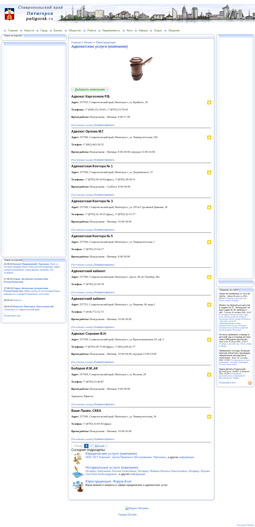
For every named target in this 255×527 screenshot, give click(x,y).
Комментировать (104, 125)
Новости (29, 30)
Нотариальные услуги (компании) (111, 467)
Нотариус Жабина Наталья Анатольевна (162, 471)
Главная (13, 30)
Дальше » (101, 445)
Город (43, 30)
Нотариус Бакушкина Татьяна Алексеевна (110, 471)
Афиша (143, 30)
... (168, 484)
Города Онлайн (127, 514)
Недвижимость (111, 30)
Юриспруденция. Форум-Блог (108, 481)
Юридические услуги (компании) (111, 453)
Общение (173, 30)
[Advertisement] (34, 150)
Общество (75, 30)
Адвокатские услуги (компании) (99, 46)
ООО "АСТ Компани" (98, 457)
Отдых (158, 30)
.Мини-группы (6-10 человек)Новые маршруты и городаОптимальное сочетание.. (32, 291)
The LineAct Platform (245, 525)
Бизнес (58, 30)
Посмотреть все (12, 315)
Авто (129, 30)
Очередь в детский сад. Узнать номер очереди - (232, 299)
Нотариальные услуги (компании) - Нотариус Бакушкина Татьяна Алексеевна (234, 362)
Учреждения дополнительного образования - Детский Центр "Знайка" (232, 375)
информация (186, 457)
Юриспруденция (106, 42)
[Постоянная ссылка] (82, 125)
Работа (91, 30)
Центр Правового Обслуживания (132, 457)
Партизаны (159, 457)
